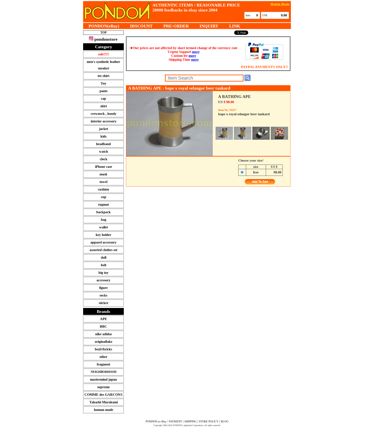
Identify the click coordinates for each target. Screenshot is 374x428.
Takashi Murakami (103, 402)
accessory (103, 280)
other (103, 357)
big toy (103, 272)
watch (103, 151)
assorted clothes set (103, 250)
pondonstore (105, 39)
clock (103, 159)
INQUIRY (209, 26)
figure (103, 288)
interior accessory (103, 121)
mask (103, 174)
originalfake (103, 341)
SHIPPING (190, 421)
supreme (103, 387)
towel (103, 182)
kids (103, 136)
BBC (103, 326)
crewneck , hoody (103, 113)
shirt (103, 106)
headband (103, 144)
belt (103, 265)
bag (103, 219)
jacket (103, 129)
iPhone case (103, 166)
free (256, 172)
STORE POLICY (208, 421)
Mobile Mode (280, 4)
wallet (103, 227)
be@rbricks (103, 349)
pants (104, 91)
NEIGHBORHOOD (103, 371)
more (196, 52)
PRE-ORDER (176, 26)
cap (103, 98)
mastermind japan (103, 379)
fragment (103, 364)
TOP (103, 32)
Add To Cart (260, 181)
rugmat (103, 204)
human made (103, 410)
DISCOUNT (141, 26)
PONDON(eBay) (104, 26)
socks (103, 295)
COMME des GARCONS (103, 394)
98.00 (277, 172)
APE (103, 319)
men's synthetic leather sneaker (103, 65)
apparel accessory (103, 242)
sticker (103, 303)
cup (103, 197)
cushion (103, 189)
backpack (103, 212)
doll (103, 257)
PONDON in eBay (156, 421)
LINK (234, 26)
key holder (103, 235)
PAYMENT (175, 421)
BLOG (224, 421)
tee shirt (103, 76)
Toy (103, 83)
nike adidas (103, 334)
